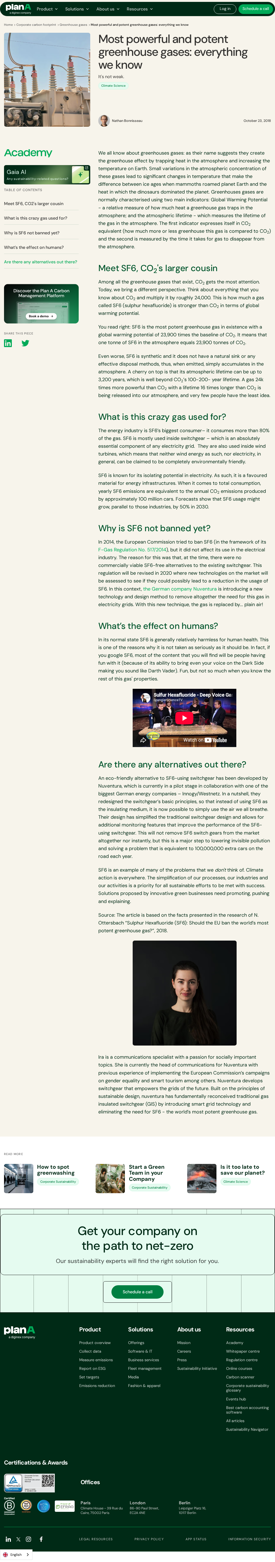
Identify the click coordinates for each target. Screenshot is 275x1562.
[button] (47, 9)
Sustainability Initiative (197, 1368)
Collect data (90, 1351)
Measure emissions (96, 1360)
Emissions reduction (97, 1385)
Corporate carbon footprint (36, 25)
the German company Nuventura (180, 589)
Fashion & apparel (144, 1385)
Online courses (239, 1368)
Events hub (236, 1399)
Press (182, 1360)
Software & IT (140, 1351)
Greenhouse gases (73, 25)
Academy (234, 1343)
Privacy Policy (149, 1539)
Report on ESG (92, 1368)
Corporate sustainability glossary (247, 1388)
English (15, 1554)
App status (196, 1539)
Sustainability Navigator (247, 1429)
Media (133, 1377)
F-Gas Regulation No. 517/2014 (132, 550)
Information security (249, 1539)
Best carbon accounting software (247, 1410)
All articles (235, 1421)
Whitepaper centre (243, 1351)
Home (8, 25)
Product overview (95, 1343)
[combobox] (16, 1554)
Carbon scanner (240, 1377)
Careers (184, 1351)
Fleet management (145, 1368)
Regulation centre (242, 1360)
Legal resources (96, 1539)
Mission (183, 1343)
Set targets (89, 1377)
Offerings (136, 1343)
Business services (143, 1360)
